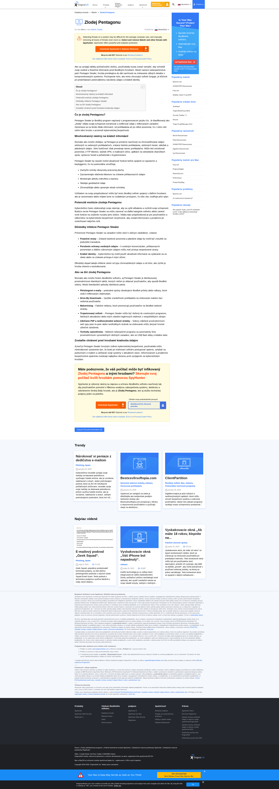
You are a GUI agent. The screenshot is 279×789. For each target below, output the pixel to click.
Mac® (140, 55)
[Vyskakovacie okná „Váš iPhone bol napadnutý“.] (139, 537)
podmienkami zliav (181, 692)
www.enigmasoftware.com (100, 649)
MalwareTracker (107, 716)
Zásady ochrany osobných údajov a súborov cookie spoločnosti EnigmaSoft (191, 719)
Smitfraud (176, 106)
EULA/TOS (193, 627)
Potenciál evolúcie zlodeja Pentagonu (92, 98)
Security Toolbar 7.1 (180, 115)
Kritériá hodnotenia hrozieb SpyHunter (117, 747)
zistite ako (150, 629)
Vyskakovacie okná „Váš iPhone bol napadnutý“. (135, 555)
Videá (103, 719)
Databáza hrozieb (81, 12)
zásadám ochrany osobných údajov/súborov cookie (111, 680)
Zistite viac (117, 785)
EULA (128, 59)
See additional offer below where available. (109, 59)
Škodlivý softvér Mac (175, 483)
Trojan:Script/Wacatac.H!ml (182, 124)
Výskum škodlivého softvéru (118, 5)
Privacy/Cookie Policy (142, 59)
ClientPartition (176, 478)
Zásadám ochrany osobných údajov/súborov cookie (91, 629)
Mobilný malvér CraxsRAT (182, 95)
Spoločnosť (143, 5)
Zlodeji (99, 29)
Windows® (132, 55)
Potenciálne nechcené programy (180, 486)
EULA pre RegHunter (189, 714)
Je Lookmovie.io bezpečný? (183, 198)
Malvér (94, 12)
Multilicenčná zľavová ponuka (157, 4)
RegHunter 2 (79, 717)
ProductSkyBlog (178, 182)
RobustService (178, 173)
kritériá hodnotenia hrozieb (96, 694)
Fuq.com (176, 90)
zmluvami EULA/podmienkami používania (127, 692)
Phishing (80, 465)
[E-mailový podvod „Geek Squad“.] (95, 537)
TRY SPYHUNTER (178, 775)
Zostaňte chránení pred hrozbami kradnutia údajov (98, 108)
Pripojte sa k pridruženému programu (164, 715)
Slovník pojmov (106, 722)
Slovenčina (185, 4)
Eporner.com (177, 82)
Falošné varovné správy (176, 543)
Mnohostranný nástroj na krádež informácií (94, 94)
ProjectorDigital (178, 169)
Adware (148, 483)
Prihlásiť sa (200, 4)
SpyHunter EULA (188, 711)
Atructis (175, 120)
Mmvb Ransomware (180, 135)
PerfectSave (177, 178)
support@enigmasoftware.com (154, 660)
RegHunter (132, 720)
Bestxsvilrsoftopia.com (138, 478)
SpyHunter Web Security (83, 714)
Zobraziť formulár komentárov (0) (89, 430)
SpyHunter (78, 711)
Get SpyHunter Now (183, 62)
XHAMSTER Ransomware (182, 86)
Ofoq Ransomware (179, 140)
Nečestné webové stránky (132, 483)
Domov (95, 5)
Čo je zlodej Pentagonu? (86, 91)
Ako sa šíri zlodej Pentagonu (88, 105)
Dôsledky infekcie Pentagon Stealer (91, 101)
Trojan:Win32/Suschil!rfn (181, 111)
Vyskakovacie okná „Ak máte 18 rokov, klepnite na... (183, 533)
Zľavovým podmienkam (116, 629)
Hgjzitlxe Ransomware (181, 149)
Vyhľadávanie (173, 4)
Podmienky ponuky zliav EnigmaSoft (190, 734)
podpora (131, 5)
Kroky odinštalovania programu (92, 747)
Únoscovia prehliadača (131, 486)
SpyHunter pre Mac (135, 714)
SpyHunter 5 (132, 711)
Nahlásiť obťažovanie (162, 722)
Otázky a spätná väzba (163, 719)
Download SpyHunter (108, 405)
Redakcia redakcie (161, 711)
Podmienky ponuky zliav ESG (192, 738)
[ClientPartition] (184, 463)
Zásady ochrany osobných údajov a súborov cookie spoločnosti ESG (191, 727)
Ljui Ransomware (179, 153)
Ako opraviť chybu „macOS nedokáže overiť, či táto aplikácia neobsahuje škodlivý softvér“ (186, 212)
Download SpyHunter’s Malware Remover (119, 49)
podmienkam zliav (134, 680)
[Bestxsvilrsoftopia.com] (139, 463)
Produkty (106, 5)
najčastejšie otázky (197, 615)
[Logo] (82, 4)
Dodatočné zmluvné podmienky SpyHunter (147, 747)
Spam (87, 465)
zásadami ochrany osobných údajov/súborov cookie (157, 692)
